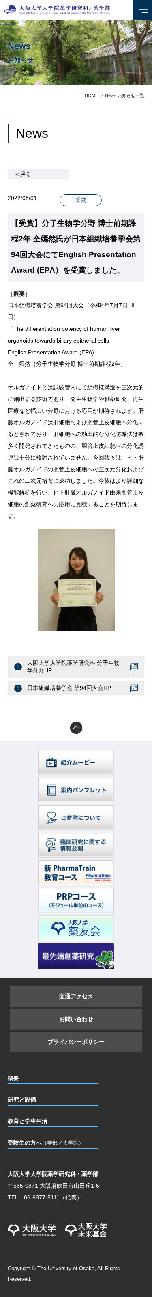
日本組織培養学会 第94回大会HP (69, 688)
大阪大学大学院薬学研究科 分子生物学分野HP (73, 666)
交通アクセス (76, 996)
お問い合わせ (76, 1019)
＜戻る (22, 174)
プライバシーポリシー (76, 1042)
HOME (91, 95)
